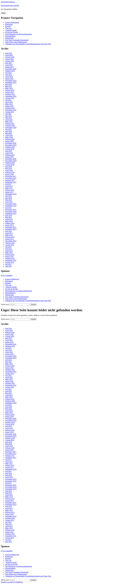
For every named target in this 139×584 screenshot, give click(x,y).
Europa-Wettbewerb (12, 22)
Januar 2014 (9, 225)
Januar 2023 (9, 92)
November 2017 (10, 178)
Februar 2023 (9, 90)
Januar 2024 (9, 79)
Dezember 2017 (10, 176)
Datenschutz (9, 38)
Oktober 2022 (10, 94)
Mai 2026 (8, 53)
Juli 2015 (8, 208)
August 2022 (9, 98)
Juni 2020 (8, 131)
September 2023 (10, 82)
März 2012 (9, 253)
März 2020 (9, 137)
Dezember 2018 (10, 159)
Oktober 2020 (10, 125)
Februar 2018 (9, 172)
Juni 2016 (8, 198)
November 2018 (10, 161)
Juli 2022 (8, 100)
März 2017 (9, 188)
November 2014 (10, 211)
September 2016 (10, 194)
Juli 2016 (8, 196)
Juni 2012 (8, 249)
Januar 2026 (9, 59)
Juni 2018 (8, 167)
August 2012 (9, 245)
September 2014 (10, 213)
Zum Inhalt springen (8, 2)
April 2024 (9, 77)
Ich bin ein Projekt (11, 32)
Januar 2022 (9, 106)
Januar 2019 (9, 157)
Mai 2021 (8, 118)
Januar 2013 (9, 239)
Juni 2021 (8, 116)
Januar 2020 (9, 141)
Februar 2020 (9, 139)
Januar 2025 (9, 67)
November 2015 (10, 204)
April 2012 (9, 251)
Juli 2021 (8, 114)
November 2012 (10, 241)
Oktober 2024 (10, 71)
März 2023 (9, 88)
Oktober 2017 (10, 180)
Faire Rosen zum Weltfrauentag (16, 42)
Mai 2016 (8, 200)
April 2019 (9, 153)
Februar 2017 (9, 190)
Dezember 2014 (10, 210)
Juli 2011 (8, 264)
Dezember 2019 (10, 143)
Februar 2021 (9, 123)
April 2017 (9, 186)
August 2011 (9, 262)
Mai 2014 (8, 217)
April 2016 (9, 202)
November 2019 (10, 145)
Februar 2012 (9, 255)
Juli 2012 (8, 247)
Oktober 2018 (10, 163)
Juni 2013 (8, 231)
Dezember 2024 (10, 69)
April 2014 (9, 219)
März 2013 (9, 235)
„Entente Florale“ (11, 30)
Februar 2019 (9, 155)
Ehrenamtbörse (10, 36)
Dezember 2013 (10, 227)
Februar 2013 (9, 237)
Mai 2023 (8, 86)
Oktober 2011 (10, 258)
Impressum (9, 24)
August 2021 (9, 112)
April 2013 (9, 233)
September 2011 (10, 260)
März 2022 (9, 104)
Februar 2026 (9, 57)
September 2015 (10, 206)
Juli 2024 (8, 73)
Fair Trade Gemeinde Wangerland (16, 40)
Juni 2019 (8, 151)
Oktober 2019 (10, 147)
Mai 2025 (8, 63)
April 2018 (9, 170)
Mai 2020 (8, 133)
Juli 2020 (8, 129)
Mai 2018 (8, 168)
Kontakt (8, 26)
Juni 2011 (8, 266)
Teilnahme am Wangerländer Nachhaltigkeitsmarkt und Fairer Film (28, 44)
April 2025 (9, 65)
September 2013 (10, 229)
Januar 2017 (9, 192)
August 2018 (9, 165)
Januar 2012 (9, 256)
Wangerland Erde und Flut (10, 5)
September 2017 (10, 182)
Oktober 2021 (10, 108)
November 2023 (10, 80)
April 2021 (9, 120)
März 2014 (9, 221)
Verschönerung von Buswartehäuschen (18, 34)
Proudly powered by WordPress (12, 582)
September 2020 (10, 127)
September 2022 (10, 96)
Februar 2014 (9, 223)
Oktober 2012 (10, 243)
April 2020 (9, 135)
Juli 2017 (8, 184)
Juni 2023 (8, 84)
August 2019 (9, 149)
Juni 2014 (8, 215)
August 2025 (9, 61)
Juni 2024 (8, 75)
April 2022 (9, 102)
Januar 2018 (9, 174)
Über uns (8, 28)
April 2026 (9, 55)
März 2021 (9, 122)
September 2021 (10, 110)
